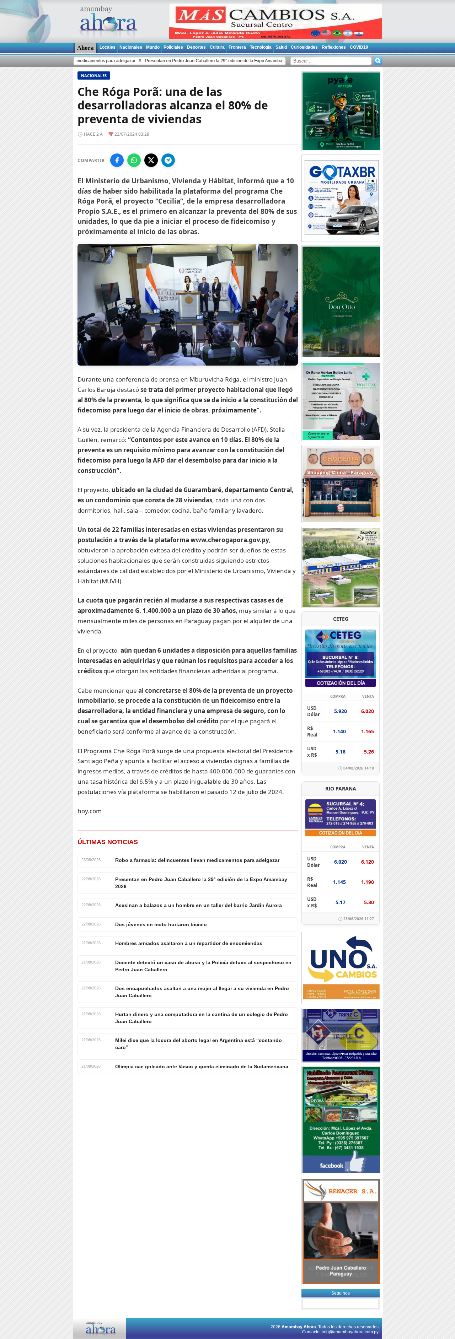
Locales (108, 47)
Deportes (196, 47)
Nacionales (130, 47)
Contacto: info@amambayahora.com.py (340, 1331)
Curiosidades (304, 47)
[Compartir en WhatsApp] (134, 160)
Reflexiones (334, 47)
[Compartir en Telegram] (168, 160)
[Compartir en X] (151, 160)
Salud (281, 47)
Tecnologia (261, 47)
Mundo (153, 47)
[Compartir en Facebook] (117, 160)
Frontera (237, 47)
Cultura (217, 47)
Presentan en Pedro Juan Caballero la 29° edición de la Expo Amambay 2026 (182, 60)
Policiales (173, 47)
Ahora (85, 47)
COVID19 (359, 47)
